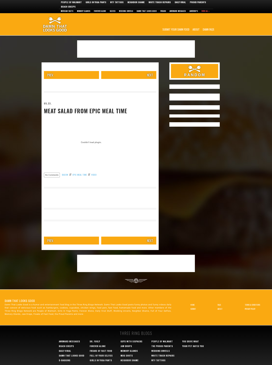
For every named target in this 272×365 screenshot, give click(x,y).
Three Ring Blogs (136, 333)
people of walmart (162, 341)
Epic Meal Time (80, 174)
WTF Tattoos (117, 2)
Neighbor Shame (136, 2)
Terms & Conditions (252, 305)
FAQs (219, 305)
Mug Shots (127, 355)
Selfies (112, 11)
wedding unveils (160, 350)
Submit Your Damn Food (175, 29)
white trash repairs (163, 355)
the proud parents (162, 346)
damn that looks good (71, 355)
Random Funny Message (194, 71)
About (196, 29)
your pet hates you (193, 346)
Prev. (50, 75)
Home (192, 305)
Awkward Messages (178, 11)
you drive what (190, 341)
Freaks (163, 11)
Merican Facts (67, 11)
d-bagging (64, 360)
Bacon (65, 174)
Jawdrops (193, 11)
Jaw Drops (126, 346)
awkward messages (69, 341)
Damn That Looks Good (60, 24)
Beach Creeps (68, 6)
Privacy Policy (250, 309)
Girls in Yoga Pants (96, 2)
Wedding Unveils (126, 11)
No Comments (52, 175)
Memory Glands (83, 11)
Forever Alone (100, 11)
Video (94, 174)
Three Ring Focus (136, 280)
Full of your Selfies (101, 355)
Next (150, 75)
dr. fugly (95, 341)
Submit (193, 309)
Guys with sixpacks (131, 341)
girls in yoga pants (101, 360)
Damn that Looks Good (147, 11)
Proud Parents (198, 2)
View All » (205, 11)
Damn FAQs (208, 29)
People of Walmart (71, 2)
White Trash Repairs (160, 2)
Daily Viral (180, 2)
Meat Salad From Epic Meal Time (85, 111)
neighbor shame (130, 360)
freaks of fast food (101, 350)
